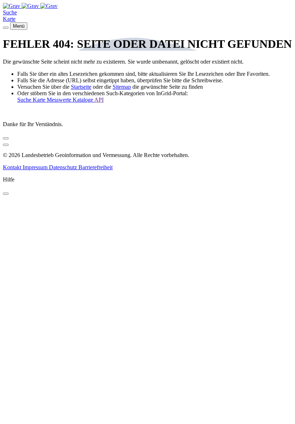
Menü (18, 26)
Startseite (81, 87)
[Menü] (6, 28)
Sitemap (122, 87)
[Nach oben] (6, 145)
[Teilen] (6, 138)
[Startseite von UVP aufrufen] (12, 6)
